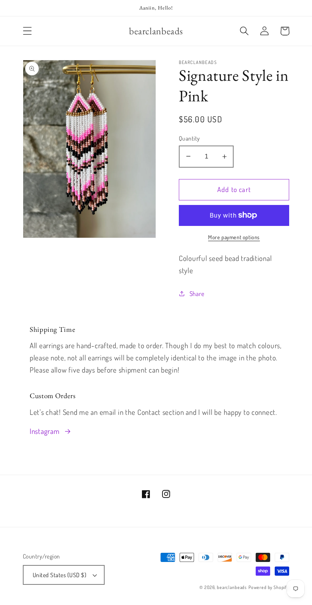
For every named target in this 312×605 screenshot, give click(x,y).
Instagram (44, 431)
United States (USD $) (59, 575)
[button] (28, 31)
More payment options (234, 237)
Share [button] (197, 294)
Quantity (189, 138)
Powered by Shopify (268, 587)
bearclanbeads (232, 587)
